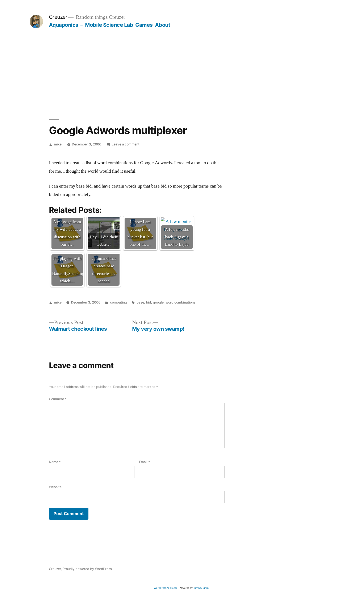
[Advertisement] (181, 73)
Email (144, 462)
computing (118, 302)
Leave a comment (125, 144)
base (140, 302)
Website (55, 487)
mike (58, 144)
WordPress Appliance (165, 587)
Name (55, 462)
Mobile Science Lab (109, 25)
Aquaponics (63, 25)
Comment (58, 399)
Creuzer (58, 17)
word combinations (180, 302)
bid (148, 302)
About (162, 25)
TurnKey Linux (201, 587)
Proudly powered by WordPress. (88, 569)
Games (144, 25)
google (158, 302)
